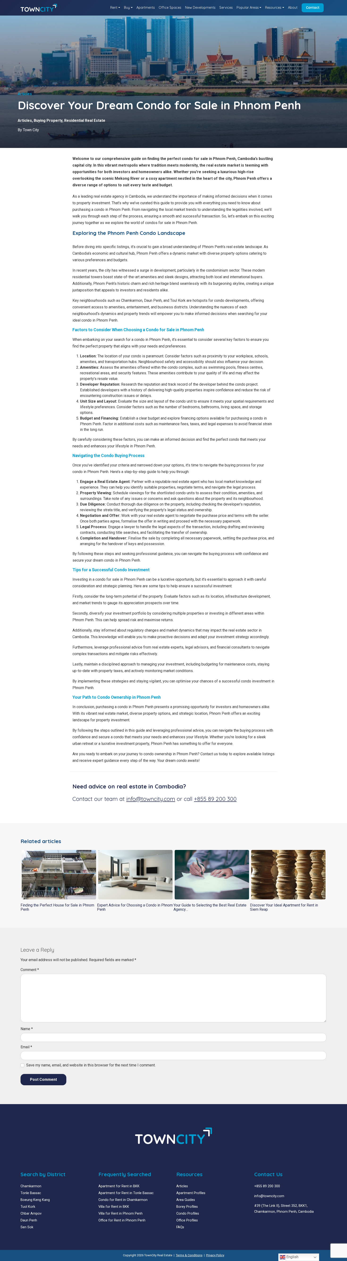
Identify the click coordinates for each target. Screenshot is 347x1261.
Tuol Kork (28, 1207)
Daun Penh (29, 1220)
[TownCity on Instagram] (266, 1223)
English (291, 1257)
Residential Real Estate (84, 120)
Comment (30, 969)
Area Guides (185, 1200)
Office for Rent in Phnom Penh (121, 1220)
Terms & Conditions (189, 1255)
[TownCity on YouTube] (263, 1223)
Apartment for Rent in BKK (119, 1186)
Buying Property (48, 120)
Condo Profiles (187, 1214)
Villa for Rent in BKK (113, 1207)
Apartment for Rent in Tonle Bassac (126, 1193)
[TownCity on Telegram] (270, 1223)
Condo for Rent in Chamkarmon (123, 1200)
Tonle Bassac (31, 1193)
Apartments (145, 7)
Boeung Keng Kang (35, 1200)
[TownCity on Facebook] (256, 1223)
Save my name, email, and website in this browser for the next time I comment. (91, 1065)
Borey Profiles (187, 1207)
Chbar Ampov (31, 1214)
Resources (273, 7)
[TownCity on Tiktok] (273, 1223)
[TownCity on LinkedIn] (259, 1223)
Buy (127, 7)
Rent (113, 7)
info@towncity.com (150, 798)
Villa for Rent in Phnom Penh (120, 1214)
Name (27, 1029)
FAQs (180, 1227)
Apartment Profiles (190, 1193)
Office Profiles (187, 1220)
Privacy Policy (215, 1255)
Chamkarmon (31, 1186)
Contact (312, 7)
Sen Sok (27, 1227)
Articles (25, 120)
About (292, 7)
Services (226, 7)
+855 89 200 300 (215, 798)
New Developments (200, 7)
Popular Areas (248, 7)
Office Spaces (170, 7)
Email (26, 1047)
